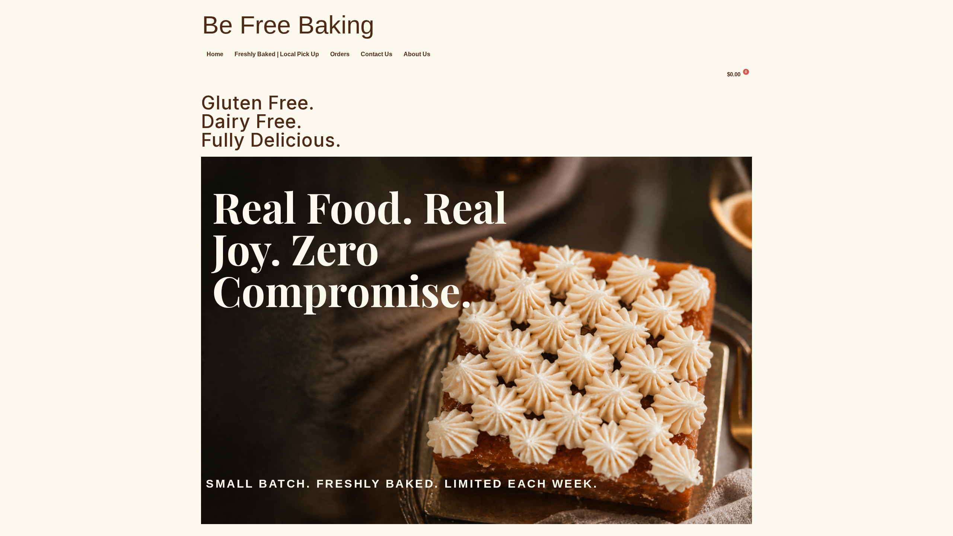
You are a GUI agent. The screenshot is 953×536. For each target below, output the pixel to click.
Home (215, 54)
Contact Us (376, 54)
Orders (340, 54)
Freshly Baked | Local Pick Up (277, 54)
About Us (417, 54)
